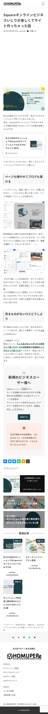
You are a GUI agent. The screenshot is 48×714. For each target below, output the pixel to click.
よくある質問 (8, 691)
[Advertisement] (24, 60)
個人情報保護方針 (9, 704)
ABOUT (6, 687)
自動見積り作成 (9, 695)
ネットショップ (12, 468)
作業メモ (33, 31)
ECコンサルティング (11, 672)
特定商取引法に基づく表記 (27, 704)
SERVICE (6, 664)
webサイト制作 (9, 676)
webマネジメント (10, 680)
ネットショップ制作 (11, 668)
